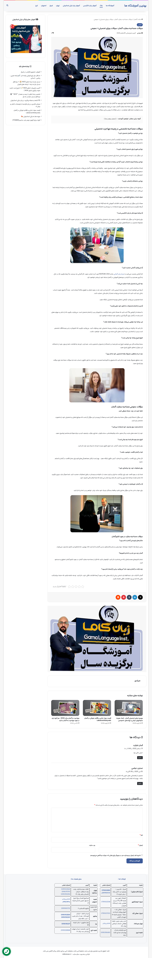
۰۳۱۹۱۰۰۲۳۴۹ (66, 899)
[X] (140, 597)
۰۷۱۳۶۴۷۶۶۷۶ (105, 893)
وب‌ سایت (92, 845)
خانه (139, 19)
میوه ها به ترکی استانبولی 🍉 (30, 116)
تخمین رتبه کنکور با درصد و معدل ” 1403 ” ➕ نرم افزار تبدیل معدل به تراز (25, 95)
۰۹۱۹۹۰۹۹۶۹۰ (66, 902)
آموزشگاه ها (110, 5)
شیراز (51, 5)
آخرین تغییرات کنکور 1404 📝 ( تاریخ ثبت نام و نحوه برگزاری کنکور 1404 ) (25, 89)
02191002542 (65, 889)
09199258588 (65, 930)
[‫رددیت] (118, 597)
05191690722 (65, 908)
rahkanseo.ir (66, 954)
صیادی (139, 33)
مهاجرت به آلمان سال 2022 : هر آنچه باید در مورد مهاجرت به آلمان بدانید (65, 719)
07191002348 (105, 902)
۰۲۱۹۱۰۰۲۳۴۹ (106, 924)
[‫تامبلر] (129, 597)
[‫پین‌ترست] (123, 597)
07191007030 (105, 913)
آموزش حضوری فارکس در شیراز (30, 72)
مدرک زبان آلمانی (119, 274)
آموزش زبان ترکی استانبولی (71, 5)
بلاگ (101, 5)
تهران (57, 5)
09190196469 (105, 932)
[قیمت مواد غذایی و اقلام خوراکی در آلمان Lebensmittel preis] (97, 708)
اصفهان (43, 5)
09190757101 (66, 892)
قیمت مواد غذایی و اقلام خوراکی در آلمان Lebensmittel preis (97, 719)
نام (141, 835)
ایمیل (140, 845)
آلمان (135, 19)
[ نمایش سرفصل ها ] (110, 119)
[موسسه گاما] (97, 639)
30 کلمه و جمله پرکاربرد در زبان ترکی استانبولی (25, 100)
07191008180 (106, 890)
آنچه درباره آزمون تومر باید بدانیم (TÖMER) (26, 120)
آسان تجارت (138, 745)
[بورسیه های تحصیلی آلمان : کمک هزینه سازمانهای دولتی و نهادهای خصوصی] (129, 708)
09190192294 (65, 894)
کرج (36, 5)
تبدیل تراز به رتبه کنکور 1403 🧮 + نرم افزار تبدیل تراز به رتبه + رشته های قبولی (26, 83)
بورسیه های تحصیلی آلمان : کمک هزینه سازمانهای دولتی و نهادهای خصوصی (129, 719)
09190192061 (65, 917)
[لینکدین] (134, 597)
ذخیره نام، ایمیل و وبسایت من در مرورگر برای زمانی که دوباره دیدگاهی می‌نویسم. (115, 855)
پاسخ (140, 757)
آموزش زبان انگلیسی (89, 5)
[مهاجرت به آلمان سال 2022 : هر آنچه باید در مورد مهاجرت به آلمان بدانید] (65, 708)
